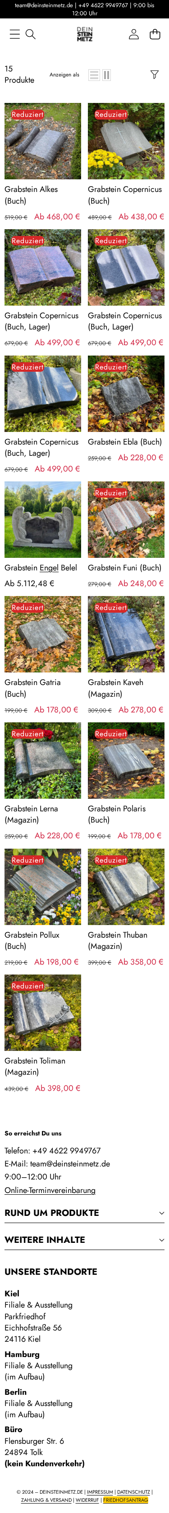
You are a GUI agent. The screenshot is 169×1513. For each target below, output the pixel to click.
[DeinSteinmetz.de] (84, 34)
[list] (94, 75)
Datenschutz (133, 1491)
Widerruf (87, 1500)
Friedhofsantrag (125, 1500)
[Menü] (15, 34)
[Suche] (30, 34)
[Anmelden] (133, 34)
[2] (106, 75)
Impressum (100, 1491)
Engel (49, 568)
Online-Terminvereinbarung (50, 1190)
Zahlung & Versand (46, 1500)
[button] (155, 34)
